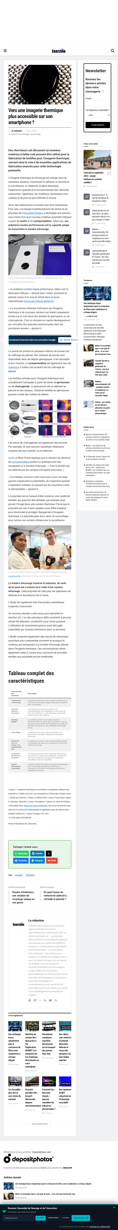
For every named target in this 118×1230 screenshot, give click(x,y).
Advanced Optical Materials (39, 301)
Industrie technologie (20, 134)
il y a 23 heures (32, 1071)
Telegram (38, 860)
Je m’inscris (79, 1218)
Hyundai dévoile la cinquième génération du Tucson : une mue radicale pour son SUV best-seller (101, 257)
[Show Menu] (5, 51)
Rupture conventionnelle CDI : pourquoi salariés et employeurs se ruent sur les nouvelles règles (101, 235)
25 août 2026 (90, 320)
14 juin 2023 (31, 131)
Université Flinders (33, 213)
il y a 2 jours (14, 1103)
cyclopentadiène (20, 461)
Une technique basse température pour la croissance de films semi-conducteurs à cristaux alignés (14, 1047)
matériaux (13, 367)
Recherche (49, 1028)
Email (53, 860)
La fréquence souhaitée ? (97, 110)
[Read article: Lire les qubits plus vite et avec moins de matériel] (15, 1081)
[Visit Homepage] (59, 51)
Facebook (22, 860)
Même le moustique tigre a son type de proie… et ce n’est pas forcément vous (45, 1194)
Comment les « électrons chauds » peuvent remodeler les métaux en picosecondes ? (48, 1099)
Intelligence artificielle (33, 1027)
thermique (30, 875)
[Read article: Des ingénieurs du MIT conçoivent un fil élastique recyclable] (66, 1081)
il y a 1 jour (64, 1064)
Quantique (15, 1083)
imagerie (18, 875)
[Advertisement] (59, 23)
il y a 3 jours (31, 1110)
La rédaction (17, 131)
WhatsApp (22, 853)
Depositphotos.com (41, 1152)
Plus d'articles (40, 1124)
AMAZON (67, 1168)
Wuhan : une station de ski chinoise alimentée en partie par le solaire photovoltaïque (102, 408)
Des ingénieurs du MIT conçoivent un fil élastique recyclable (65, 1096)
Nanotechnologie (35, 1083)
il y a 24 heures (49, 1058)
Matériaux (15, 1028)
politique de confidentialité (100, 1227)
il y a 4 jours (65, 1106)
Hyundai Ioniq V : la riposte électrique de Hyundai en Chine (100, 198)
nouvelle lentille (14, 576)
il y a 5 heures (14, 1064)
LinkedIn (38, 853)
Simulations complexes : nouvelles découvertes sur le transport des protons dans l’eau (48, 1044)
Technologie (35, 134)
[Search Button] (112, 51)
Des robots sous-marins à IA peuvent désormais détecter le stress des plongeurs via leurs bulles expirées (65, 1047)
